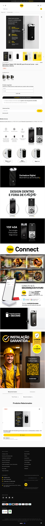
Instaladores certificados (6, 458)
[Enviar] (42, 478)
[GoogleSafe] (10, 512)
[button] (43, 57)
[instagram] (3, 497)
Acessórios (26, 466)
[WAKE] (21, 523)
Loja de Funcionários (6, 462)
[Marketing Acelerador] (24, 523)
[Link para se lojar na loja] (38, 5)
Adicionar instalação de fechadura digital (21, 100)
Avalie (41, 62)
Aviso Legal (4, 468)
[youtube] (12, 497)
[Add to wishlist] (41, 17)
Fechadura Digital (10, 12)
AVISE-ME (18, 93)
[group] (8, 56)
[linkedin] (9, 497)
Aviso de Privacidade (6, 466)
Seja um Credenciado (6, 460)
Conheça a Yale (5, 453)
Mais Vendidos (27, 453)
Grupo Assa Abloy (5, 470)
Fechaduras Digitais (27, 460)
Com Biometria (16, 12)
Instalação (26, 468)
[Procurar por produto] (41, 9)
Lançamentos (26, 458)
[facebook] (6, 497)
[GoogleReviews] (5, 512)
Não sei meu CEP (5, 113)
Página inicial (3, 12)
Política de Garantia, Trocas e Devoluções (9, 464)
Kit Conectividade (27, 464)
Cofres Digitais (27, 462)
